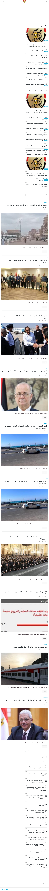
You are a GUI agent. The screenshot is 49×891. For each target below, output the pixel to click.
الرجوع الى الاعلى (5, 889)
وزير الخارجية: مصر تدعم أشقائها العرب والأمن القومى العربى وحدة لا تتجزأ (37, 135)
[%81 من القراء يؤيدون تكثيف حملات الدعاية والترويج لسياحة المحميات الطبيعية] (24, 615)
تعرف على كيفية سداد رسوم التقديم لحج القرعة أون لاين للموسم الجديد (36, 824)
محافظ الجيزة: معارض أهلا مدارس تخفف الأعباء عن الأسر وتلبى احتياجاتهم (36, 185)
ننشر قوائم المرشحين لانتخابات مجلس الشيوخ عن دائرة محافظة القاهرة (37, 124)
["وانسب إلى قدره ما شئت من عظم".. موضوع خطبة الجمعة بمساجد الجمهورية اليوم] (24, 560)
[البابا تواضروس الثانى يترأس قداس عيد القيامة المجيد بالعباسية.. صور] (36, 51)
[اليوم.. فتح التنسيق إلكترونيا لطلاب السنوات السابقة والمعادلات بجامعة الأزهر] (24, 723)
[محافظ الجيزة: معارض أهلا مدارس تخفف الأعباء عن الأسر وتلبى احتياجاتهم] (36, 179)
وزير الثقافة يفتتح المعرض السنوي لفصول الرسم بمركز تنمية (37, 90)
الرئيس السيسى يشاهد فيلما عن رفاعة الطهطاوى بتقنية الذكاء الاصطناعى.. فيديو (37, 146)
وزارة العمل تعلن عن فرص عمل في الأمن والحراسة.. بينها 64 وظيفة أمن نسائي (37, 838)
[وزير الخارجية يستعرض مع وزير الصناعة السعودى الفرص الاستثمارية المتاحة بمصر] (36, 63)
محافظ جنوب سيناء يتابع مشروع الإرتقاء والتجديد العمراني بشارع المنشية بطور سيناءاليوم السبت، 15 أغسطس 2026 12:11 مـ (36, 797)
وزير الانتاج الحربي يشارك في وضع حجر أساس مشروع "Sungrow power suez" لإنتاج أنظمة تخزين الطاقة (36, 866)
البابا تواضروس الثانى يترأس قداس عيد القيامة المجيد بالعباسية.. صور (37, 56)
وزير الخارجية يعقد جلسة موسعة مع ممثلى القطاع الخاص (37, 804)
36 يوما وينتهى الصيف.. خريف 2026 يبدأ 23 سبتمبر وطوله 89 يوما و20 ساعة (37, 767)
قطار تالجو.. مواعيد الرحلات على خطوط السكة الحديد (30, 647)
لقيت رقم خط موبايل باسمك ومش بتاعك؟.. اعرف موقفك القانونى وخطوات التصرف (37, 831)
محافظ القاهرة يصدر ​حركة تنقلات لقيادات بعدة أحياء (37, 774)
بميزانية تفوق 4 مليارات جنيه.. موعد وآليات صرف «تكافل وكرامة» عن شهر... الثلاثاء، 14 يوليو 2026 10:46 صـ (36, 45)
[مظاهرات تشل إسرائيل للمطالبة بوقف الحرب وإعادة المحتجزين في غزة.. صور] (36, 74)
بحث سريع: (45, 192)
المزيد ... (44, 251)
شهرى (42, 760)
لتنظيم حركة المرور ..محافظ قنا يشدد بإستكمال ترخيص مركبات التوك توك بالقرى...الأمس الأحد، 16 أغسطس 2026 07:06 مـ (36, 788)
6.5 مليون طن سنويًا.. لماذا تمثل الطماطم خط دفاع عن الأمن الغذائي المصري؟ (37, 781)
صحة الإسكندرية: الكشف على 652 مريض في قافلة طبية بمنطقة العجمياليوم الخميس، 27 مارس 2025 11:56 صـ (36, 174)
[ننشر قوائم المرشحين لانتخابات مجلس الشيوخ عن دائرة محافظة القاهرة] (36, 118)
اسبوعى (45, 760)
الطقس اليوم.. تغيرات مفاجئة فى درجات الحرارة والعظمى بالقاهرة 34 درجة (36, 851)
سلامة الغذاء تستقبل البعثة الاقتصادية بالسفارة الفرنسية (37, 154)
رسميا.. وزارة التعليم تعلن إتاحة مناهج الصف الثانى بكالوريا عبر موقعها (37, 858)
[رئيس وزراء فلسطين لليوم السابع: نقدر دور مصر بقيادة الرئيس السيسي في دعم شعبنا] (24, 394)
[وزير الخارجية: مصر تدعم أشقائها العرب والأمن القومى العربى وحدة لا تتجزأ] (36, 129)
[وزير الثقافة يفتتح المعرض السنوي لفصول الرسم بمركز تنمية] (36, 85)
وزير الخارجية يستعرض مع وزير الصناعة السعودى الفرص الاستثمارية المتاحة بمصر (36, 69)
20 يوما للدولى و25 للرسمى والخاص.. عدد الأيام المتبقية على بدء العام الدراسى (36, 845)
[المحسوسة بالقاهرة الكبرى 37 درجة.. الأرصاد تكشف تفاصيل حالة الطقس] (24, 228)
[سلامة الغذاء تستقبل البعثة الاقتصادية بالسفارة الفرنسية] (36, 150)
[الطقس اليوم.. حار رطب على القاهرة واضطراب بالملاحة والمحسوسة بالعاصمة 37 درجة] (24, 504)
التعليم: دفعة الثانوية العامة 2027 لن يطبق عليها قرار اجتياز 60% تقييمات (36, 811)
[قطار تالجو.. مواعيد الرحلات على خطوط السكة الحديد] (24, 668)
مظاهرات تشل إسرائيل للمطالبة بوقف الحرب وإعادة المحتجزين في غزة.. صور (37, 80)
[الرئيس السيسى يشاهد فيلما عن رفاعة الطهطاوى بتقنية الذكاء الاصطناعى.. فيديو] (36, 140)
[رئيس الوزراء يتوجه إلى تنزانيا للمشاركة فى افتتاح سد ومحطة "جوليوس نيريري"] (24, 339)
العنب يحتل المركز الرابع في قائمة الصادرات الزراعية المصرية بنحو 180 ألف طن (37, 818)
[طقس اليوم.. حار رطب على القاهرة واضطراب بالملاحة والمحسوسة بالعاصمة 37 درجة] (24, 449)
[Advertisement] (24, 13)
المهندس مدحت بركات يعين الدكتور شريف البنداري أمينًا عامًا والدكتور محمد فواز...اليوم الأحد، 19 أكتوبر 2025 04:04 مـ (36, 112)
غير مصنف (45, 202)
